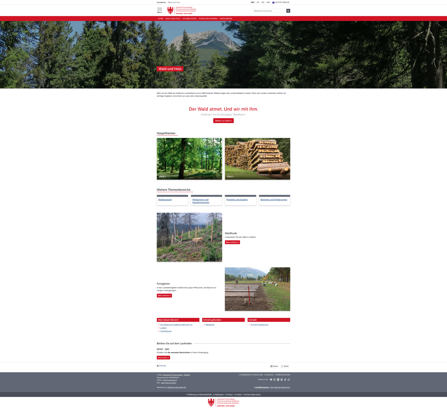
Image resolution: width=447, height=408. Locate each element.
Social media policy (252, 394)
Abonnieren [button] (163, 357)
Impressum (219, 394)
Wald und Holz (173, 18)
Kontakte (269, 375)
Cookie (238, 394)
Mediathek (210, 324)
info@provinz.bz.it (170, 380)
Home (160, 18)
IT (258, 2)
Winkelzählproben (208, 18)
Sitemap (162, 365)
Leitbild (163, 327)
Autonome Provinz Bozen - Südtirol (176, 375)
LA (262, 2)
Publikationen (166, 331)
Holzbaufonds (190, 18)
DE (252, 2)
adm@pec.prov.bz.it (168, 383)
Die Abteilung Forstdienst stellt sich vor (176, 324)
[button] (270, 379)
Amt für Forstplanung (259, 324)
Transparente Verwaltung (251, 375)
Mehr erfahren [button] (232, 242)
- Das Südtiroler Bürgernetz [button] (272, 387)
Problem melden (283, 375)
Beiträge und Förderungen (274, 199)
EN (268, 2)
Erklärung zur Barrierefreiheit (199, 394)
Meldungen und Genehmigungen (200, 201)
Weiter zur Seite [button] (223, 120)
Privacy (229, 394)
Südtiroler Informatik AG (176, 387)
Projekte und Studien (237, 199)
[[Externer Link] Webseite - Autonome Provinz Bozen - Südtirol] (182, 10)
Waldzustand (165, 199)
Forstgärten (226, 18)
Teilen (275, 366)
